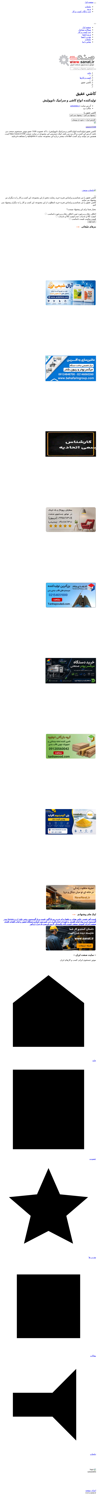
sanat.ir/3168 (91, 127)
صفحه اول (86, 27)
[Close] (95, 23)
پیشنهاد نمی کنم (76, 115)
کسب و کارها (85, 78)
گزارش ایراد (90, 120)
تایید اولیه (91, 221)
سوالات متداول (84, 30)
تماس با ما (86, 42)
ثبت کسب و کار (84, 32)
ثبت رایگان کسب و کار (81, 11)
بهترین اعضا (86, 37)
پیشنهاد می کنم (89, 115)
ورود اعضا (86, 35)
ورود (89, 9)
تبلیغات (88, 7)
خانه (89, 73)
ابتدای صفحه (91, 1490)
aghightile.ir (75, 106)
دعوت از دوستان (78, 120)
